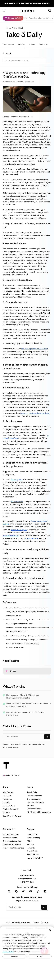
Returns (30, 844)
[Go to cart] (49, 11)
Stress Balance (31, 538)
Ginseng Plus (16, 479)
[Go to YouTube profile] (30, 891)
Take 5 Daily (19, 28)
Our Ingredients (34, 799)
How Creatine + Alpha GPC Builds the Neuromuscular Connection (22, 696)
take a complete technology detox (34, 413)
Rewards (31, 848)
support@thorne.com (27, 879)
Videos (32, 44)
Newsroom (7, 799)
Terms (36, 922)
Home (8, 28)
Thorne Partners (10, 837)
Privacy (45, 922)
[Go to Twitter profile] (23, 891)
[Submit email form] (47, 736)
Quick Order (32, 851)
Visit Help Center (27, 875)
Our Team (7, 796)
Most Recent (8, 44)
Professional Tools (11, 834)
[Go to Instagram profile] (9, 891)
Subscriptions (33, 854)
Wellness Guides (34, 809)
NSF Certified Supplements (39, 812)
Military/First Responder (13, 848)
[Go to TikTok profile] (38, 891)
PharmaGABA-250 (11, 535)
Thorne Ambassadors (12, 841)
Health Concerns (34, 796)
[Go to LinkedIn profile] (45, 891)
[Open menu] (4, 11)
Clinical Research (10, 809)
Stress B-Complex (19, 530)
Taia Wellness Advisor (12, 816)
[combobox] (11, 775)
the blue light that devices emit (34, 349)
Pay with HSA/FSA (35, 858)
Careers (6, 812)
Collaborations (9, 806)
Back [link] (8, 53)
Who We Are (8, 792)
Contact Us (32, 834)
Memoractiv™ (17, 501)
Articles (21, 44)
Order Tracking (33, 837)
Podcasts (43, 44)
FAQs (29, 841)
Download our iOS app (27, 887)
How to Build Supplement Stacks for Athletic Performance (25, 713)
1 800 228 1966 (27, 882)
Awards (6, 802)
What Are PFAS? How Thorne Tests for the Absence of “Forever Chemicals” (28, 705)
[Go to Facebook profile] (16, 891)
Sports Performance (12, 844)
